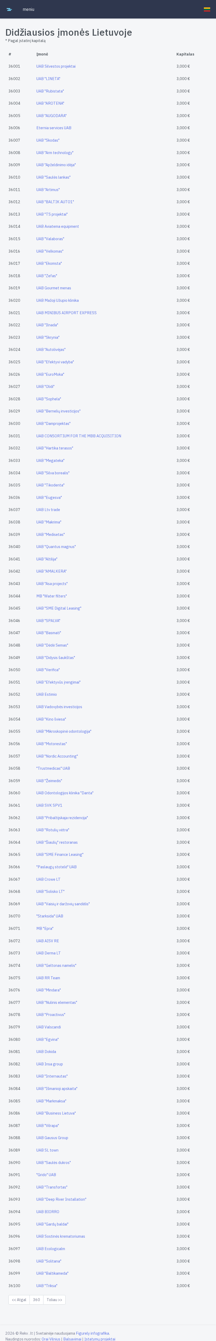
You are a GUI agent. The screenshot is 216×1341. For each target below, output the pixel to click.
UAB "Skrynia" (48, 337)
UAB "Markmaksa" (51, 1100)
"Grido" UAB (46, 1174)
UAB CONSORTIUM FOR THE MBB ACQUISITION (78, 435)
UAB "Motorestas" (51, 743)
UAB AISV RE (47, 940)
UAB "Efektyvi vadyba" (55, 361)
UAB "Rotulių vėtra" (52, 829)
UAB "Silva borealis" (53, 472)
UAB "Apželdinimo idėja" (56, 164)
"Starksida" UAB (49, 915)
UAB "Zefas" (46, 275)
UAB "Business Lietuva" (56, 1113)
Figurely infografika (92, 1333)
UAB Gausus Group (52, 1137)
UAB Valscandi (48, 1026)
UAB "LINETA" (48, 78)
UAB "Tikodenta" (50, 485)
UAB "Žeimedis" (49, 780)
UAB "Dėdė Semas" (52, 645)
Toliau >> (54, 1299)
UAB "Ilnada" (47, 324)
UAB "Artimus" (48, 189)
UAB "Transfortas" (51, 1187)
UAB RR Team (48, 977)
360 (36, 1299)
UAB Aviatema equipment (57, 226)
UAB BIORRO (47, 1211)
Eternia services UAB (53, 127)
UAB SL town (47, 1150)
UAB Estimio (46, 694)
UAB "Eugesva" (49, 497)
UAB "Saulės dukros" (53, 1162)
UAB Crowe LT (48, 879)
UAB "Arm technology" (54, 152)
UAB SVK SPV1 (49, 805)
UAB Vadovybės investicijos (59, 706)
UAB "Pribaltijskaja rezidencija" (62, 817)
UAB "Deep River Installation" (61, 1199)
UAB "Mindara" (48, 989)
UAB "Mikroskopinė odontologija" (63, 731)
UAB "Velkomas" (49, 251)
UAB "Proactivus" (50, 1014)
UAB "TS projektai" (52, 214)
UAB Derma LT (48, 952)
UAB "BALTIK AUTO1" (55, 201)
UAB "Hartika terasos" (54, 448)
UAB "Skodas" (48, 140)
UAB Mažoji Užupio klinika (57, 300)
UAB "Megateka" (50, 460)
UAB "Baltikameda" (52, 1273)
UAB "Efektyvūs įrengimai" (58, 682)
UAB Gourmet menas (53, 287)
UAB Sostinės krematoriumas (60, 1236)
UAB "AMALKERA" (51, 571)
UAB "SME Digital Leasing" (58, 608)
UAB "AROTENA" (50, 103)
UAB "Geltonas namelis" (56, 965)
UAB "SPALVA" (48, 620)
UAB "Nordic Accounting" (57, 756)
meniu (28, 9)
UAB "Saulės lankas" (53, 177)
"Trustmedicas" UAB (53, 768)
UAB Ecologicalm (50, 1248)
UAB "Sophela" (48, 398)
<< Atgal (19, 1299)
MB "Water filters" (51, 595)
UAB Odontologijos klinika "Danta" (65, 792)
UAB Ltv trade (48, 509)
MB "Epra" (44, 928)
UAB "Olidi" (45, 386)
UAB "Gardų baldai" (52, 1224)
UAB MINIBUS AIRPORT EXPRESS (66, 312)
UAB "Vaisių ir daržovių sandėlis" (63, 903)
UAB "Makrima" (48, 522)
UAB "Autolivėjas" (51, 349)
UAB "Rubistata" (50, 91)
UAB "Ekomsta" (49, 263)
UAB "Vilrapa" (47, 1125)
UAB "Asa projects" (52, 583)
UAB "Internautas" (52, 1076)
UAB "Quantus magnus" (56, 546)
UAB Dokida (46, 1051)
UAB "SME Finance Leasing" (60, 854)
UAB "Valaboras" (50, 238)
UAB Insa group (49, 1063)
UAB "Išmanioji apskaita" (56, 1088)
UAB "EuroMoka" (50, 374)
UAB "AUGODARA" (51, 115)
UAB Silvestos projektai (56, 66)
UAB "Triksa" (46, 1285)
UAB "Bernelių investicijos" (58, 411)
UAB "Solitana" (48, 1261)
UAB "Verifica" (48, 669)
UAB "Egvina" (47, 1039)
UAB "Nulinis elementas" (56, 1002)
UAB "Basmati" (48, 632)
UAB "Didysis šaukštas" (55, 657)
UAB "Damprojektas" (53, 423)
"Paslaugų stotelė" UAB (56, 866)
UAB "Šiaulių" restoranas (57, 842)
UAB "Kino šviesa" (51, 719)
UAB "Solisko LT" (50, 891)
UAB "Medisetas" (50, 534)
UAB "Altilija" (46, 559)
